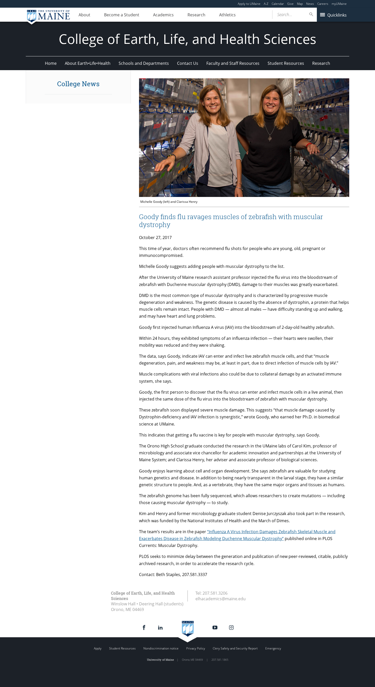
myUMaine (339, 4)
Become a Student (121, 15)
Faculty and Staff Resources (232, 63)
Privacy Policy (195, 648)
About (84, 15)
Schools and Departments (144, 63)
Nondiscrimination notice (161, 648)
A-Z (266, 4)
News (310, 4)
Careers (322, 4)
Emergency (273, 648)
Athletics (227, 15)
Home (51, 63)
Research (196, 15)
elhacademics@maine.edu (220, 599)
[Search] (311, 14)
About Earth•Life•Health (87, 63)
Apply (98, 648)
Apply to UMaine (249, 4)
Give (290, 4)
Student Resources (286, 63)
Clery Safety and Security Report (235, 648)
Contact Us (187, 63)
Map (300, 4)
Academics (163, 15)
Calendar (278, 4)
